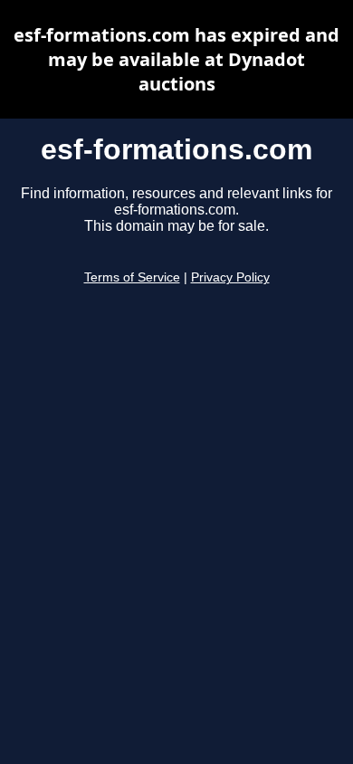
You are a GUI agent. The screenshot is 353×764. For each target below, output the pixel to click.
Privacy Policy (230, 277)
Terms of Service (132, 277)
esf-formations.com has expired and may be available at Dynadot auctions (176, 59)
